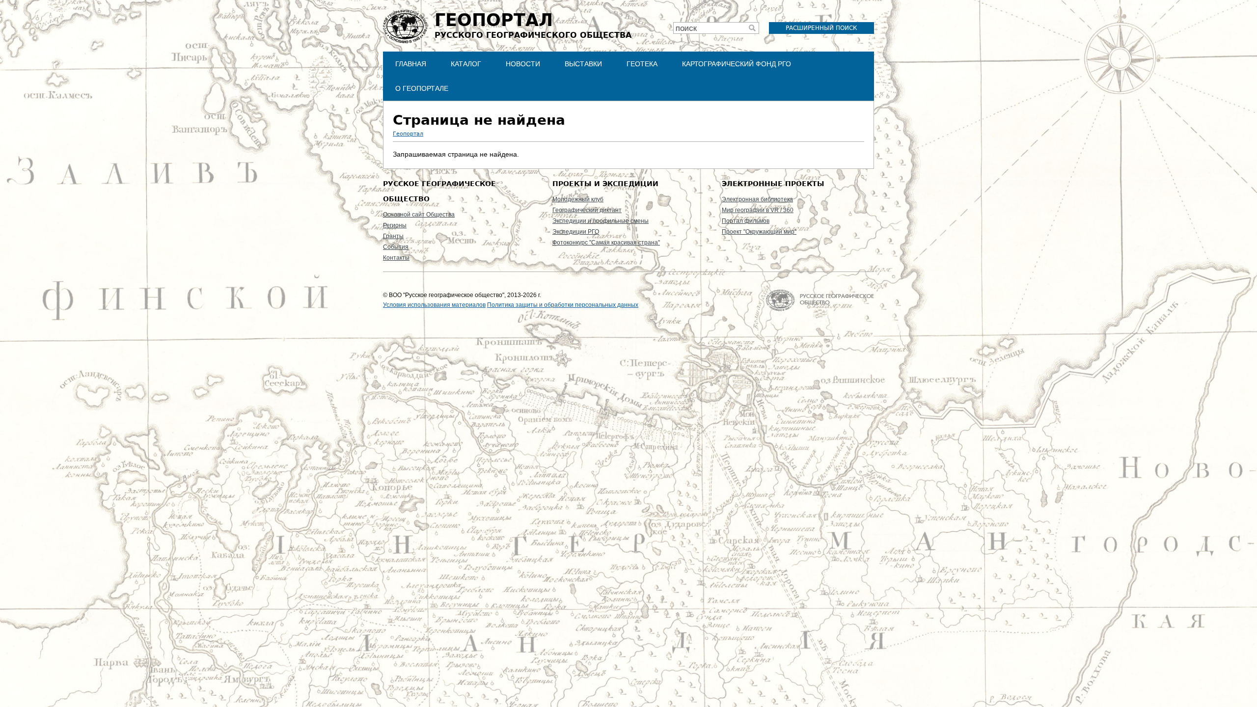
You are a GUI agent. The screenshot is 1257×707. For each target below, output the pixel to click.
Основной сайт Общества (419, 214)
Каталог (466, 64)
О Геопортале (421, 88)
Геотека (642, 64)
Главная (410, 64)
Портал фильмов (745, 221)
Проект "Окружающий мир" (759, 231)
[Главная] (405, 26)
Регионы (395, 225)
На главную (819, 300)
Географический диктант (587, 210)
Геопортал (408, 134)
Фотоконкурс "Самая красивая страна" (606, 242)
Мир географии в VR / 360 (757, 210)
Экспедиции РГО (575, 231)
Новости (523, 64)
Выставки (583, 64)
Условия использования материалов (434, 304)
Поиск (686, 29)
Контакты (396, 257)
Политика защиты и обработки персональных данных (562, 304)
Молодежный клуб (577, 199)
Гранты (393, 236)
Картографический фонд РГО (736, 64)
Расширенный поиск (821, 28)
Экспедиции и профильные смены (600, 221)
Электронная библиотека (757, 199)
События (396, 247)
